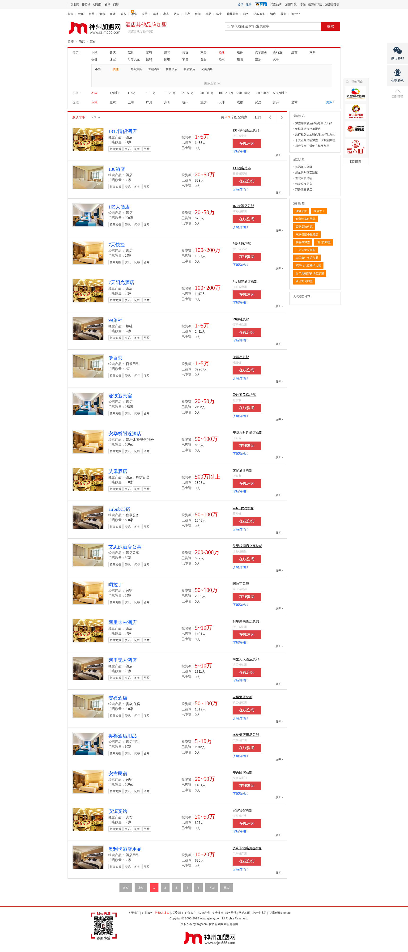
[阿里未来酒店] (247, 634)
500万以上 (280, 93)
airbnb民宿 (119, 509)
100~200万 (226, 93)
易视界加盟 (303, 242)
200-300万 (244, 93)
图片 (146, 149)
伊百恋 (115, 358)
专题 (303, 4)
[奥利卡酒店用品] (247, 861)
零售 (283, 14)
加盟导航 (291, 4)
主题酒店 (154, 69)
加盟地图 (274, 912)
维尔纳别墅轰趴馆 (306, 172)
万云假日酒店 (303, 189)
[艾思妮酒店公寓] (247, 559)
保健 (198, 14)
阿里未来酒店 (122, 622)
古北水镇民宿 (303, 178)
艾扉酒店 (117, 471)
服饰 (167, 52)
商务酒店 (136, 69)
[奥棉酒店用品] (247, 748)
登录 (240, 4)
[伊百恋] (247, 370)
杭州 (185, 102)
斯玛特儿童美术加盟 (308, 265)
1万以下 (115, 93)
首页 (71, 41)
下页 (211, 887)
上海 (131, 102)
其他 (93, 41)
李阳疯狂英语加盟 (307, 257)
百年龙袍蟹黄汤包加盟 (310, 273)
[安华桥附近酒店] (247, 446)
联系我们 (177, 912)
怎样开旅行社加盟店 (308, 129)
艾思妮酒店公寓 (124, 546)
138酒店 (116, 169)
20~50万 (188, 93)
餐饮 (70, 14)
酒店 (273, 14)
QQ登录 (262, 4)
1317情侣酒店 (122, 131)
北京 (113, 102)
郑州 (276, 102)
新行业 (295, 14)
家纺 (134, 14)
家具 (166, 14)
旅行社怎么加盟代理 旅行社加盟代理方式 (315, 135)
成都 (240, 102)
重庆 (203, 102)
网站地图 (244, 912)
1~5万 (132, 93)
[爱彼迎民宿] (247, 408)
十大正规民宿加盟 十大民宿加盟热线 (315, 141)
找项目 (97, 4)
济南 (294, 102)
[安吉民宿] (247, 786)
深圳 (167, 102)
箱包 (123, 14)
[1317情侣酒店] (247, 143)
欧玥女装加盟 (304, 281)
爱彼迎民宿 (120, 395)
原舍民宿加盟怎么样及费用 (312, 146)
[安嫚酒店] (247, 710)
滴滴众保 (301, 211)
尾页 (227, 887)
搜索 (330, 26)
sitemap (285, 912)
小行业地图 (259, 912)
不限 (94, 52)
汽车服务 (259, 14)
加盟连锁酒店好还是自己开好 (313, 123)
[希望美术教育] (355, 93)
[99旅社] (247, 332)
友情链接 (217, 912)
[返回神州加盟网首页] (95, 28)
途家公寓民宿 (303, 184)
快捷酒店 (171, 69)
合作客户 (190, 912)
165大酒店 (119, 206)
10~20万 (169, 93)
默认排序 (78, 117)
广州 (149, 102)
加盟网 (75, 4)
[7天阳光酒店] (247, 294)
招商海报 (115, 149)
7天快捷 (116, 244)
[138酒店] (247, 181)
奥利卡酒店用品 (124, 849)
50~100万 (206, 93)
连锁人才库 (162, 912)
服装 (113, 14)
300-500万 (262, 93)
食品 (91, 14)
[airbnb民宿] (247, 521)
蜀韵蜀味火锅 (304, 226)
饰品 (208, 14)
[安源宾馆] (247, 823)
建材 (155, 14)
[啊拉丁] (247, 597)
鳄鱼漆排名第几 (305, 219)
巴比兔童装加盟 (305, 250)
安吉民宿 (117, 773)
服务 (246, 14)
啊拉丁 (115, 584)
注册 (248, 4)
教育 (176, 14)
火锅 (276, 59)
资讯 (107, 4)
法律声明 (204, 912)
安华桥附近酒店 (124, 433)
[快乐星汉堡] (355, 111)
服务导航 (231, 912)
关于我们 (134, 912)
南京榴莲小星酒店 (307, 234)
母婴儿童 (232, 14)
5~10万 (151, 93)
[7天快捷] (247, 257)
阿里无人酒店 (122, 660)
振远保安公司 (303, 167)
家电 (167, 59)
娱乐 (81, 14)
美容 (187, 14)
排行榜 (86, 4)
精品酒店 (189, 69)
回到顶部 (355, 161)
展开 (278, 155)
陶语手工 (319, 211)
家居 (145, 14)
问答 (116, 4)
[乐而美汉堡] (355, 129)
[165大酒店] (247, 219)
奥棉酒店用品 (122, 735)
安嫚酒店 (117, 698)
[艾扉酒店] (247, 483)
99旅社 (115, 320)
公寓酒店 (207, 69)
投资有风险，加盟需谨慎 (323, 4)
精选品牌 (276, 4)
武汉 (258, 102)
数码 (149, 59)
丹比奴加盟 (323, 242)
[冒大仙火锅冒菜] (355, 146)
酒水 (102, 14)
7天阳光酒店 (121, 282)
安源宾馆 (117, 811)
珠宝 (219, 14)
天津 (222, 102)
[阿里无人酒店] (247, 672)
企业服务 (147, 912)
